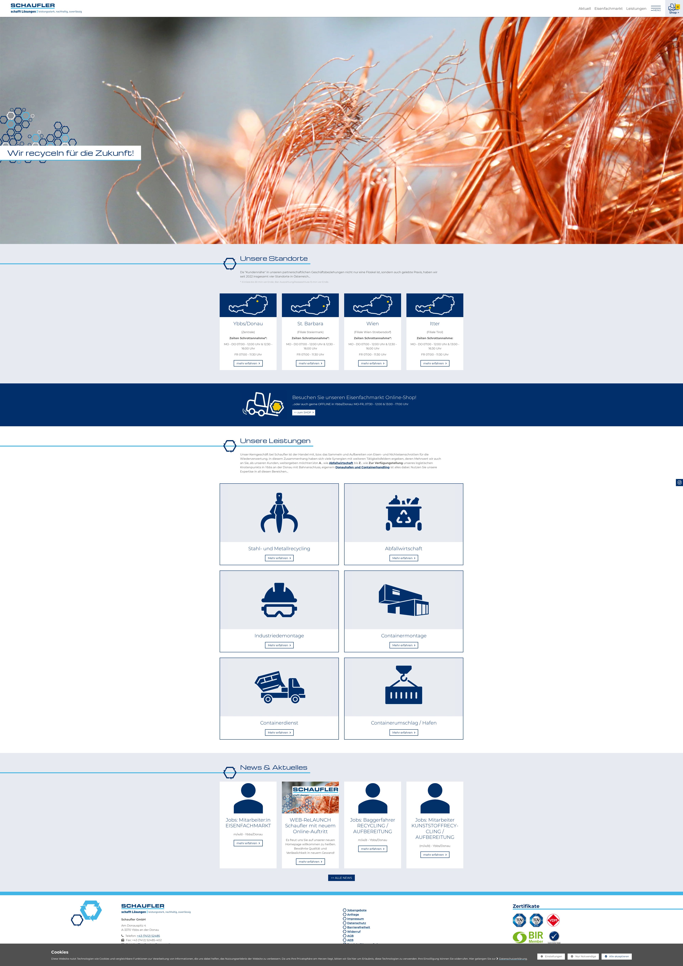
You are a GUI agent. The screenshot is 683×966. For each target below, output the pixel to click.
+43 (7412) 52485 (148, 936)
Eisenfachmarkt (608, 8)
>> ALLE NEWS (341, 878)
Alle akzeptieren (615, 956)
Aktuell (585, 8)
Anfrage (353, 914)
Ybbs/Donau (248, 323)
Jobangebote (357, 910)
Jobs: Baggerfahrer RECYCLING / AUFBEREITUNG (372, 825)
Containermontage (404, 636)
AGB (350, 936)
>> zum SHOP (303, 412)
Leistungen (636, 8)
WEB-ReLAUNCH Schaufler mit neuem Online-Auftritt (310, 825)
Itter (435, 323)
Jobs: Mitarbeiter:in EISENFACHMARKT (248, 823)
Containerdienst (279, 723)
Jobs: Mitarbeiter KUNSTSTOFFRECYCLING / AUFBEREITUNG (434, 828)
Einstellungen (549, 957)
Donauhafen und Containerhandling (362, 467)
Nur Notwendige (582, 957)
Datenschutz (356, 923)
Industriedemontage (279, 636)
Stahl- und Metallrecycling (279, 548)
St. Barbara (310, 323)
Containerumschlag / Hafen (404, 723)
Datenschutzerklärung (513, 958)
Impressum (355, 918)
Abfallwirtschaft (341, 463)
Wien (372, 323)
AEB (350, 940)
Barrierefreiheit (358, 927)
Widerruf (354, 931)
